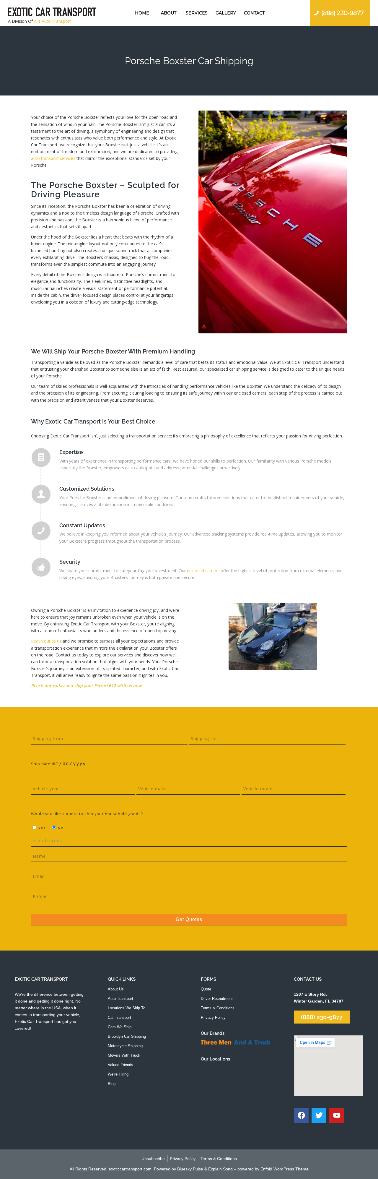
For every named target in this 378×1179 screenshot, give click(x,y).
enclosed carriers (203, 570)
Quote (206, 989)
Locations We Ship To (126, 1008)
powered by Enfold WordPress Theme (273, 1169)
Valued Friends (120, 1065)
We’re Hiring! (119, 1074)
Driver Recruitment (217, 998)
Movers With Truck (124, 1055)
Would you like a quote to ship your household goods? (87, 813)
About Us (116, 989)
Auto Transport (120, 998)
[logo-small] (52, 13)
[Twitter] (319, 1115)
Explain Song (220, 1169)
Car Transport (119, 1017)
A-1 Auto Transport (52, 21)
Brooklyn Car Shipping (127, 1036)
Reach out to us (46, 641)
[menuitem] (141, 13)
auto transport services (53, 158)
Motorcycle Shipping (125, 1046)
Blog (111, 1083)
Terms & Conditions (217, 1008)
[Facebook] (301, 1115)
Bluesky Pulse (190, 1169)
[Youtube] (336, 1115)
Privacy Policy (213, 1017)
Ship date (41, 763)
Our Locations (215, 1059)
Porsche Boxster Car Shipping (189, 60)
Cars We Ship (119, 1027)
